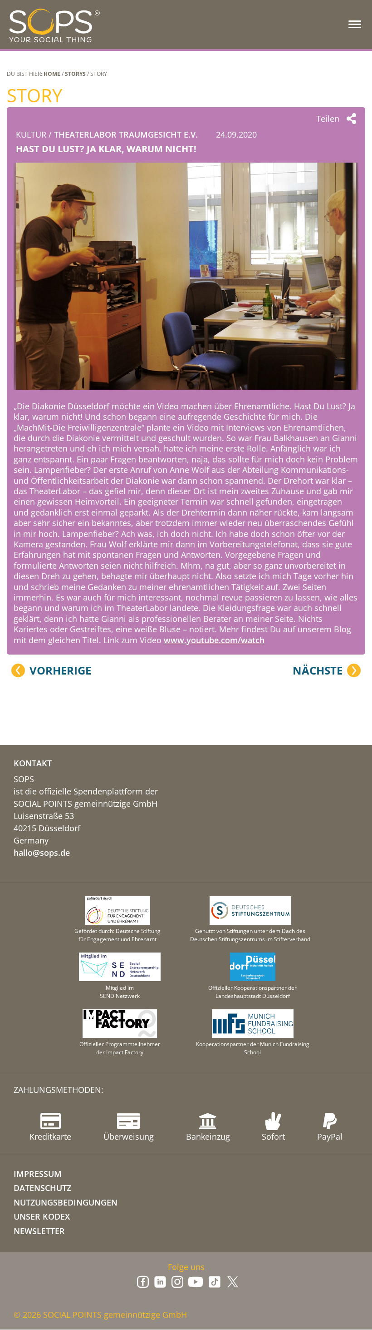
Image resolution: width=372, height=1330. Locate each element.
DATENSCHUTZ (42, 1187)
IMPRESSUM (38, 1173)
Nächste (318, 670)
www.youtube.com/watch (214, 640)
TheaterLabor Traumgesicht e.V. (126, 134)
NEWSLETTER (39, 1231)
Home (52, 74)
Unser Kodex (42, 1216)
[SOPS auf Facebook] (143, 1282)
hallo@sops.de (42, 852)
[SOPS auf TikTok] (214, 1282)
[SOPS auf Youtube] (195, 1282)
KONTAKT (33, 763)
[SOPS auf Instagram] (177, 1282)
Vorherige (60, 670)
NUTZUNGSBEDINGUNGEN (65, 1202)
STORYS (75, 74)
